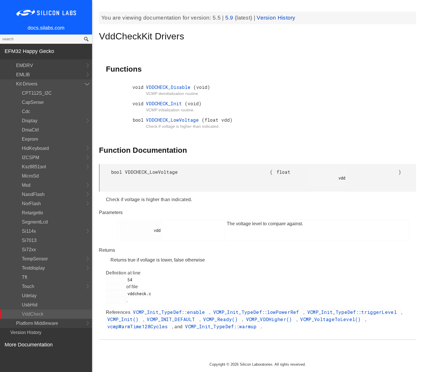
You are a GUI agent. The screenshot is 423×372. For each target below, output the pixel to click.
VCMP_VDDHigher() (270, 319)
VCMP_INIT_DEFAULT (172, 319)
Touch (28, 286)
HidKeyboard (35, 148)
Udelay (29, 295)
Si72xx (29, 249)
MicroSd (30, 175)
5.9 (230, 18)
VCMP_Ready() (222, 319)
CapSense (33, 102)
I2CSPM (30, 157)
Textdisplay (33, 268)
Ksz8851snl (34, 166)
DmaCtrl (30, 129)
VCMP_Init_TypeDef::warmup (222, 326)
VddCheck (32, 314)
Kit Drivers (26, 83)
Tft (24, 277)
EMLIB (23, 74)
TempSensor (35, 258)
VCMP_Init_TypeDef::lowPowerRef (257, 312)
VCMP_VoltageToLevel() (332, 319)
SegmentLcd (35, 222)
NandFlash (33, 194)
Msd (26, 185)
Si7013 (29, 240)
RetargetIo (32, 212)
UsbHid (29, 304)
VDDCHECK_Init (165, 103)
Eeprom (30, 139)
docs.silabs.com (46, 28)
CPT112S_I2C (37, 93)
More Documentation (29, 345)
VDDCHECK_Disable (169, 87)
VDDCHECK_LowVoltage (174, 120)
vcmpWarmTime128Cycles (139, 326)
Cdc (26, 111)
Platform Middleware (37, 323)
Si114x (29, 231)
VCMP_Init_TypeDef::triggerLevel (353, 312)
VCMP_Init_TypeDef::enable (170, 312)
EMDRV (24, 65)
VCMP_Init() (124, 319)
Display (29, 120)
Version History (25, 332)
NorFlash (31, 203)
